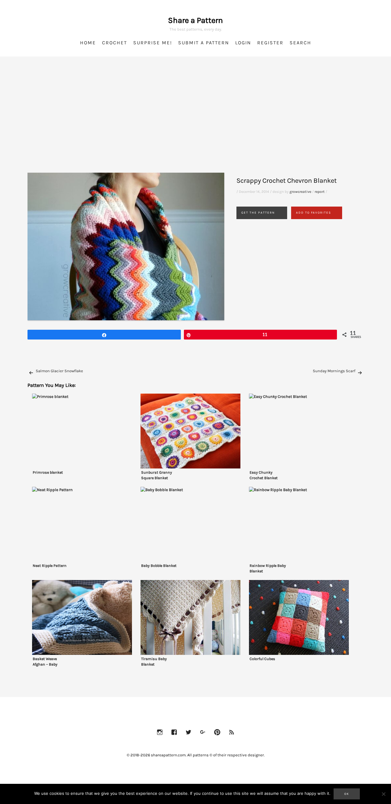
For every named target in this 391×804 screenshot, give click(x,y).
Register (270, 43)
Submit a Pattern (203, 43)
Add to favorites (313, 213)
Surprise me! (152, 43)
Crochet (114, 43)
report (320, 191)
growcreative (300, 191)
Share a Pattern (195, 20)
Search (300, 43)
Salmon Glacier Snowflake (59, 371)
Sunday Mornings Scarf (334, 371)
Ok (346, 794)
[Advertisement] (195, 122)
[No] (383, 794)
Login (243, 43)
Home (88, 43)
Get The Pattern (258, 213)
